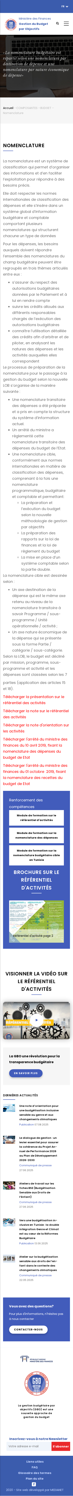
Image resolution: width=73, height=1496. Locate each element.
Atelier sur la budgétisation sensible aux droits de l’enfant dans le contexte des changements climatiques (38, 1263)
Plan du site (35, 1479)
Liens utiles (35, 1462)
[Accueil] (11, 24)
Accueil (8, 108)
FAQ (35, 1467)
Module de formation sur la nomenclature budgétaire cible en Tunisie (36, 855)
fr (63, 6)
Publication (26, 1124)
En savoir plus (26, 1073)
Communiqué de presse (35, 1165)
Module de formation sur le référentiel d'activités (36, 818)
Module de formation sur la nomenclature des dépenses (36, 835)
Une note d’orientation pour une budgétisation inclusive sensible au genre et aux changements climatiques (39, 1112)
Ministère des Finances (35, 19)
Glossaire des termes (34, 1473)
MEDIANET (56, 1490)
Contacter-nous (28, 1329)
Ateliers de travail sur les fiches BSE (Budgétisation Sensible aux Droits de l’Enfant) (37, 1190)
